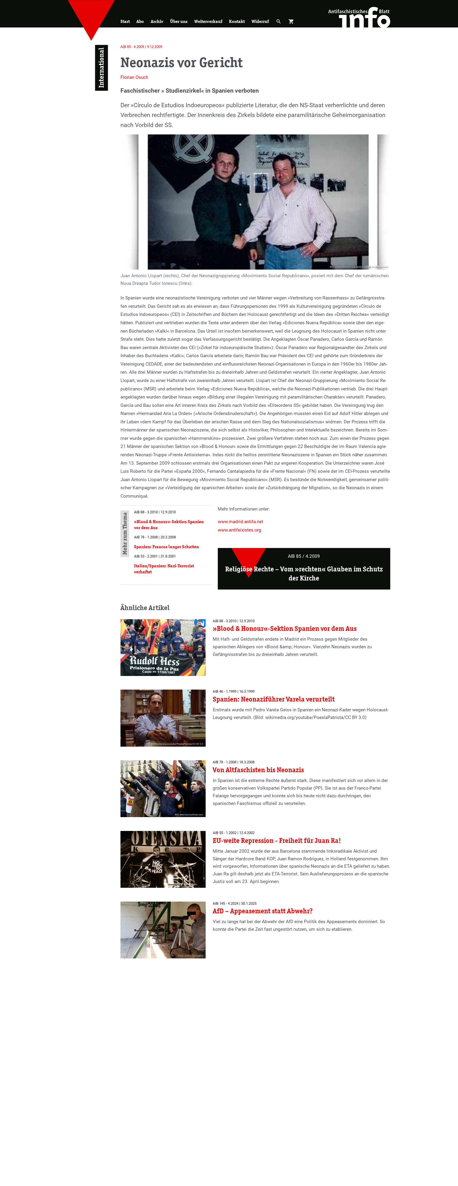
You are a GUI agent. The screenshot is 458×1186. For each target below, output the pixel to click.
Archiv (157, 21)
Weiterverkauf (208, 21)
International (101, 68)
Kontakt (237, 21)
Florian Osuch (134, 77)
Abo (140, 21)
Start (125, 21)
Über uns (178, 21)
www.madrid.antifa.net (240, 521)
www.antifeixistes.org (239, 530)
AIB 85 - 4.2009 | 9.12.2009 (141, 47)
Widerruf (260, 21)
